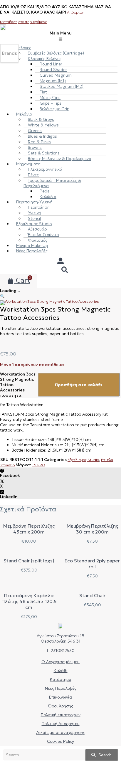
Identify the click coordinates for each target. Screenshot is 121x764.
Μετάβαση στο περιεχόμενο (23, 21)
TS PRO (38, 465)
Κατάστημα (60, 679)
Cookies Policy (60, 741)
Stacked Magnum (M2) (61, 86)
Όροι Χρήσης (60, 706)
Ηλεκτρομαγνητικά (45, 169)
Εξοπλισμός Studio (83, 459)
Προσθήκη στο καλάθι (78, 384)
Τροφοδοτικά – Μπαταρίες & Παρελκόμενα (52, 183)
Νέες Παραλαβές (32, 250)
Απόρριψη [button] (75, 12)
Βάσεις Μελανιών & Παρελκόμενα (59, 158)
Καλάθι (61, 670)
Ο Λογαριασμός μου (60, 661)
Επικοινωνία (60, 697)
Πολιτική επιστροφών (60, 714)
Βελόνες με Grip (54, 108)
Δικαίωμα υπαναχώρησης (60, 732)
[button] (60, 35)
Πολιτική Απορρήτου (61, 723)
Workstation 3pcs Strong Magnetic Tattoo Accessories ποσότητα (18, 384)
